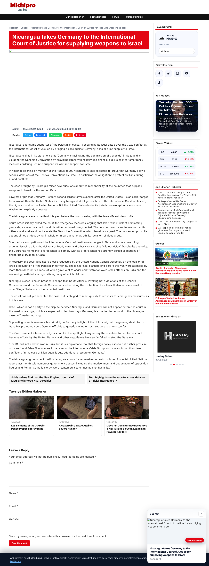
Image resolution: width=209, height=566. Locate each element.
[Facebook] (159, 73)
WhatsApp (55, 135)
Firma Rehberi (98, 16)
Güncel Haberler (75, 16)
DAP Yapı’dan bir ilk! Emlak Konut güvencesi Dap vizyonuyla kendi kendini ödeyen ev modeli (174, 230)
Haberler (13, 27)
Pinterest (80, 135)
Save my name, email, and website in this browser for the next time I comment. (58, 536)
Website (14, 519)
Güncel (24, 27)
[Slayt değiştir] (171, 364)
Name (13, 493)
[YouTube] (186, 73)
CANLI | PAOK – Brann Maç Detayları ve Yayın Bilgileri (177, 222)
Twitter (28, 135)
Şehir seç (164, 44)
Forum (116, 16)
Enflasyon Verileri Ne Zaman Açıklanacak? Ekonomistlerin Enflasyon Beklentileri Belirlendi (177, 204)
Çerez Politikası (134, 16)
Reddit (68, 135)
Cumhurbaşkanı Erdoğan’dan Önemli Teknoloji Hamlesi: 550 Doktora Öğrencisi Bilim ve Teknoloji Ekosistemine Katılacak (176, 214)
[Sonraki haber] (192, 105)
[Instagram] (177, 73)
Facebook (40, 135)
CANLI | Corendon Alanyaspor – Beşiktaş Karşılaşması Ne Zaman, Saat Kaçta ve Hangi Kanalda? (177, 195)
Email (13, 506)
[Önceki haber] (185, 105)
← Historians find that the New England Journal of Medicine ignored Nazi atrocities (42, 379)
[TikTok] (159, 82)
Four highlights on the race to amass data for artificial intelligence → (117, 379)
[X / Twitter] (168, 73)
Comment (16, 462)
